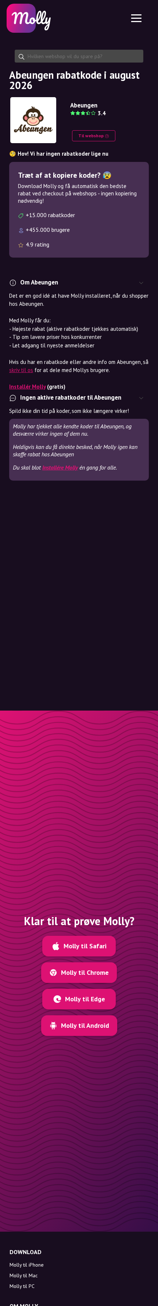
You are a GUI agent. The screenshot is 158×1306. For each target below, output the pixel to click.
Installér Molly (27, 386)
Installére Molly (60, 467)
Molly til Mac (23, 1275)
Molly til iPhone (27, 1264)
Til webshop (91, 135)
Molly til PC (22, 1286)
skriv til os (21, 370)
